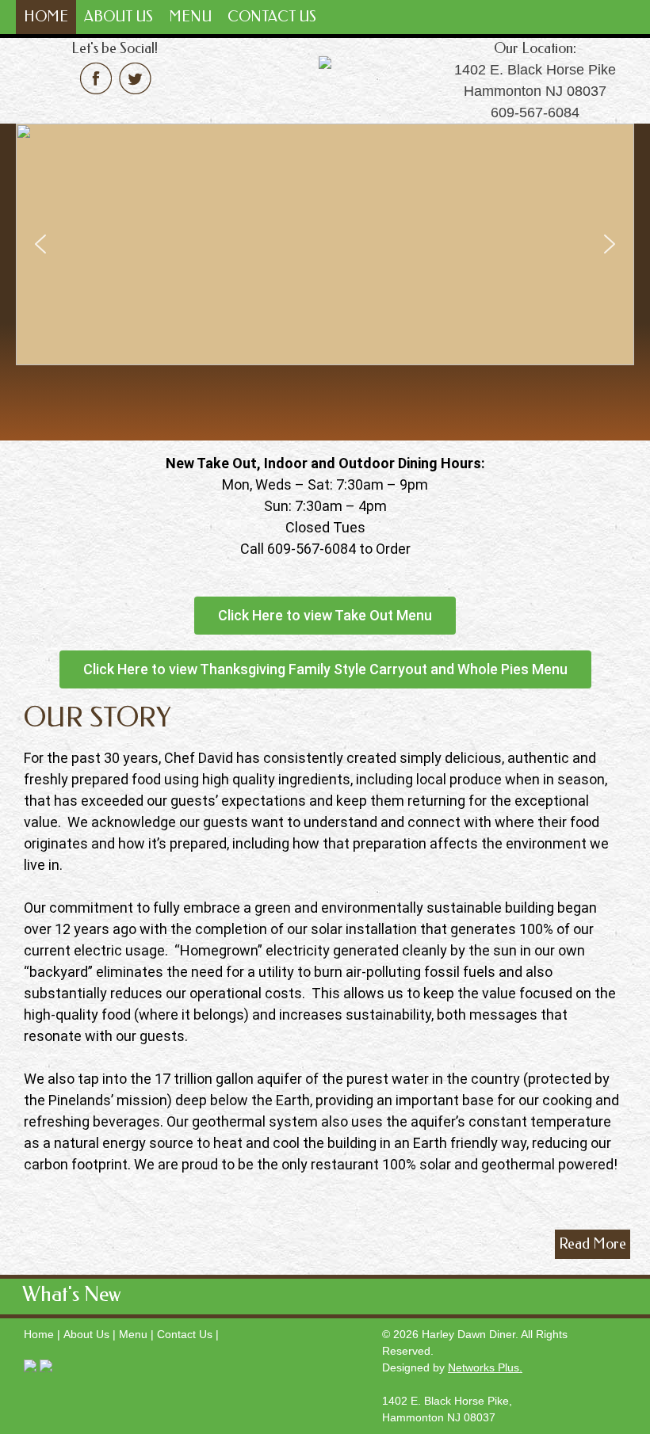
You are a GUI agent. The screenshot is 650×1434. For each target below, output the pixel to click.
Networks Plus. (485, 1367)
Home (46, 16)
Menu (190, 16)
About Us (118, 16)
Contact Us (272, 16)
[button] (40, 244)
